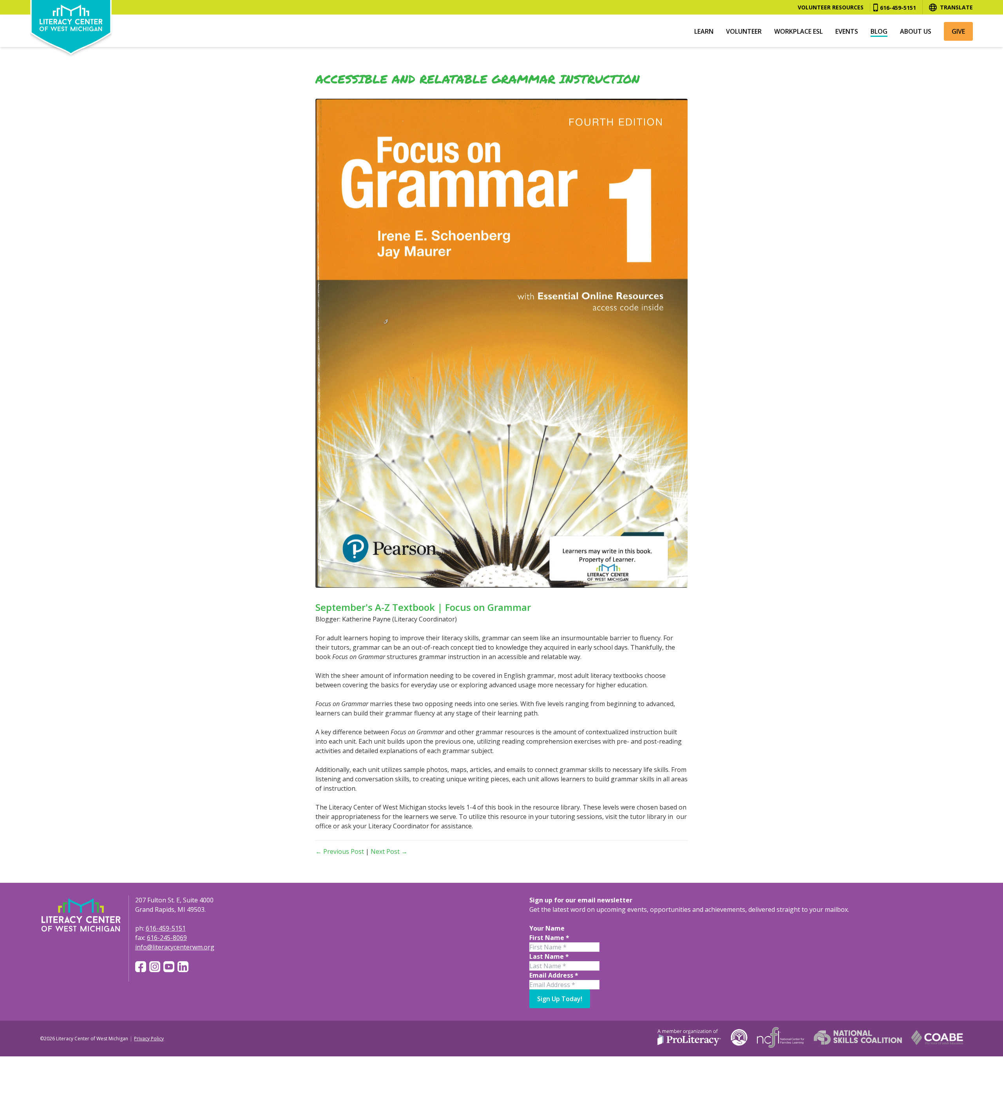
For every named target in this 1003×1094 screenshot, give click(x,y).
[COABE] (937, 1037)
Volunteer (744, 31)
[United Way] (739, 1037)
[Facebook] (140, 966)
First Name (549, 937)
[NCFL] (780, 1037)
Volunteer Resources (831, 7)
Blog (879, 31)
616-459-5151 (898, 7)
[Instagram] (154, 966)
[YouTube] (168, 966)
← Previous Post (339, 851)
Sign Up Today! (559, 998)
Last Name (549, 956)
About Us (915, 31)
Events (846, 31)
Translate (956, 7)
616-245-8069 (167, 937)
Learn (703, 31)
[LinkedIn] (182, 966)
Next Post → (389, 851)
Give (958, 31)
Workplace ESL (798, 31)
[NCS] (858, 1037)
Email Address (553, 975)
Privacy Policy (149, 1038)
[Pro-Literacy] (689, 1037)
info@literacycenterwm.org (174, 947)
